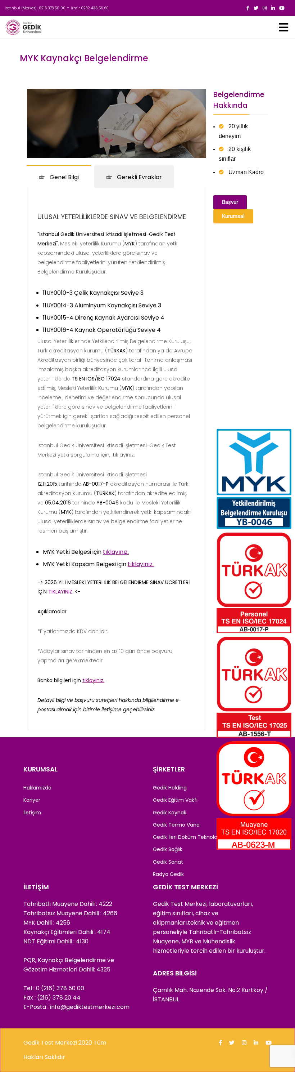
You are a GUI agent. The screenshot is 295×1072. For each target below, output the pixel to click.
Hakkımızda (37, 787)
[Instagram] (265, 8)
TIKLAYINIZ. (60, 591)
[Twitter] (256, 8)
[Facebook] (247, 8)
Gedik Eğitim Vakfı (175, 800)
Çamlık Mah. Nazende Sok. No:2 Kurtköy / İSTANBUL (210, 995)
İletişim (32, 812)
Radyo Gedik (168, 874)
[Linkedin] (273, 8)
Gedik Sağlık (167, 849)
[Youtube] (282, 8)
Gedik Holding (170, 787)
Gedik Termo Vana (176, 824)
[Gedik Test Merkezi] (23, 27)
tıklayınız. (123, 454)
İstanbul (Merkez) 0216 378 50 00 (35, 8)
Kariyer (31, 800)
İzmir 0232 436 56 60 (90, 8)
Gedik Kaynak (169, 812)
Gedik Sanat (168, 862)
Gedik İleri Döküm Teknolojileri (190, 837)
